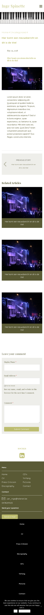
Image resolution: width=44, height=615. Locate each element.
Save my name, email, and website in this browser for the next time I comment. (20, 391)
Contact (27, 486)
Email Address (10, 375)
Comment (8, 403)
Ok (16, 611)
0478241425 (7, 503)
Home (5, 32)
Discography (8, 486)
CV (3, 478)
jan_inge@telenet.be (17, 499)
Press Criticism (9, 482)
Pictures (27, 482)
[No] (41, 606)
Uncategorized (18, 32)
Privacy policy (24, 611)
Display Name (10, 362)
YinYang (27, 478)
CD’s (25, 474)
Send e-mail (9, 517)
